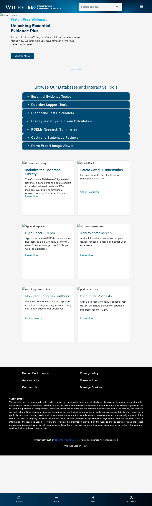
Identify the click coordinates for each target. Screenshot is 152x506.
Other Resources (90, 192)
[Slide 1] (72, 69)
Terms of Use (89, 380)
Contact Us (29, 387)
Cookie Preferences (35, 373)
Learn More (31, 196)
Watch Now (22, 56)
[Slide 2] (79, 69)
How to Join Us (34, 318)
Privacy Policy (89, 373)
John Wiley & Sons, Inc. (66, 439)
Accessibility (30, 380)
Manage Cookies (91, 387)
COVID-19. (98, 178)
